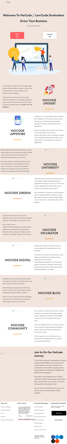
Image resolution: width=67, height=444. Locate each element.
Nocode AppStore (39, 413)
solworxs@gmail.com (26, 419)
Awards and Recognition (7, 420)
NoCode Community (39, 429)
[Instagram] (53, 441)
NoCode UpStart (38, 407)
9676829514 (29, 416)
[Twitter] (57, 437)
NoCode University (39, 410)
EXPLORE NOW (49, 109)
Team (2, 413)
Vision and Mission (6, 407)
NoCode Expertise (6, 410)
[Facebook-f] (53, 437)
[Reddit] (57, 441)
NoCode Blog (38, 426)
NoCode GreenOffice (40, 416)
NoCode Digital (38, 423)
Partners (3, 416)
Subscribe (59, 413)
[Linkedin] (61, 437)
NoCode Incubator (39, 420)
